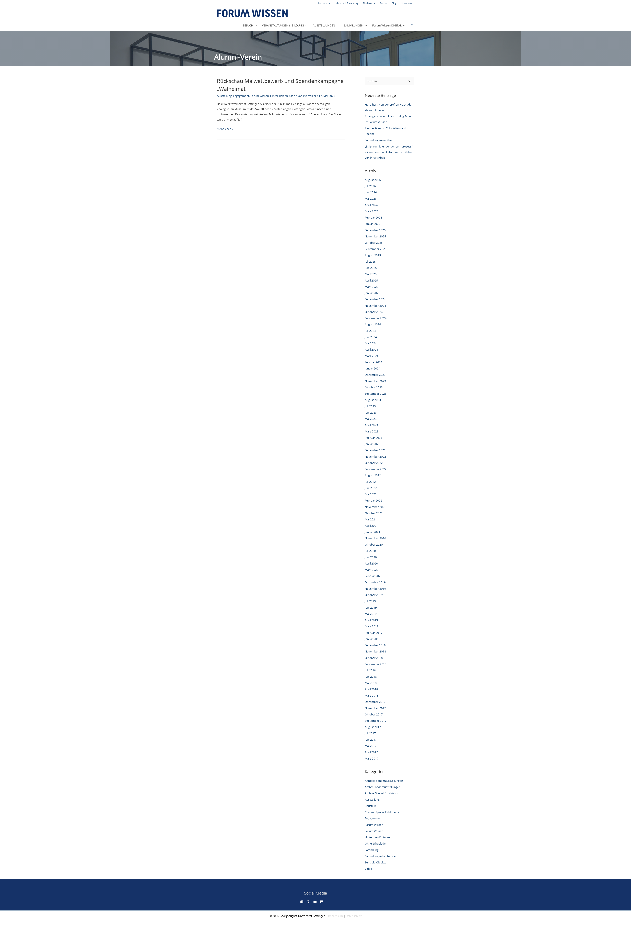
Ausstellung (224, 96)
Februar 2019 (373, 633)
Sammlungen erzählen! (379, 140)
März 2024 (371, 356)
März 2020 (371, 570)
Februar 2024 (373, 362)
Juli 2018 (370, 670)
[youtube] (316, 902)
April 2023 (371, 425)
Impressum (335, 916)
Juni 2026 (371, 192)
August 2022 (373, 475)
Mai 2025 (371, 274)
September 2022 (375, 469)
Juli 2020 (370, 551)
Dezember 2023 (375, 375)
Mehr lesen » (225, 129)
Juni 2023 (371, 412)
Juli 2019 (370, 601)
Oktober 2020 (374, 544)
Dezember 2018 (375, 645)
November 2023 (375, 381)
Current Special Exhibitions (382, 812)
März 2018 (371, 695)
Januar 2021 (372, 532)
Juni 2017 (371, 739)
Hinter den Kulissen (282, 96)
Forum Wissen (259, 96)
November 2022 (375, 456)
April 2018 (371, 689)
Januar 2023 (372, 444)
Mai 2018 (371, 683)
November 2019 (375, 588)
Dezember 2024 (375, 299)
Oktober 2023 (374, 387)
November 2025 (375, 236)
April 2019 (371, 620)
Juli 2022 (370, 482)
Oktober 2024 (374, 312)
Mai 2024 (371, 343)
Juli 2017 (370, 733)
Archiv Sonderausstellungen (382, 787)
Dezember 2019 (375, 582)
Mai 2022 (371, 494)
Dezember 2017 (375, 702)
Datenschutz (354, 916)
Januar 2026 (372, 224)
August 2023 (373, 400)
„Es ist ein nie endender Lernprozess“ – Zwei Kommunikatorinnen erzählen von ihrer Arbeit (388, 152)
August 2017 (373, 727)
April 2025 (371, 280)
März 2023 (371, 431)
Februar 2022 (373, 500)
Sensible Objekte (375, 862)
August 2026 (373, 180)
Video (368, 869)
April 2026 (371, 205)
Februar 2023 (373, 438)
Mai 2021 (371, 519)
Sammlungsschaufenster (381, 856)
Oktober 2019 (374, 595)
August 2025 (373, 255)
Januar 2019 (372, 639)
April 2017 (371, 752)
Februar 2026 (373, 217)
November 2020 (375, 538)
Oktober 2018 (374, 658)
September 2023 (375, 393)
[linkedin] (323, 902)
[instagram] (310, 902)
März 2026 (371, 211)
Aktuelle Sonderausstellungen (384, 781)
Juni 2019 (371, 607)
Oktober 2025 (374, 243)
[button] (412, 25)
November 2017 (375, 708)
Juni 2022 (371, 488)
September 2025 (375, 249)
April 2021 (371, 526)
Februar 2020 (373, 576)
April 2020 (371, 563)
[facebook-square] (303, 902)
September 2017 (375, 721)
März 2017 (371, 758)
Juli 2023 (370, 406)
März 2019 (371, 626)
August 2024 (373, 324)
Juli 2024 (370, 331)
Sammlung (371, 850)
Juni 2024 (371, 337)
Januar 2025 (372, 293)
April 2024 (371, 349)
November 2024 (375, 305)
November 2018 (375, 651)
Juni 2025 (371, 268)
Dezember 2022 (375, 450)
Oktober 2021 (374, 513)
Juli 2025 (370, 261)
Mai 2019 (371, 614)
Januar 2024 (372, 368)
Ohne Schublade (375, 843)
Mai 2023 (371, 419)
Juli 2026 (370, 186)
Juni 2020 (371, 557)
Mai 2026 (371, 198)
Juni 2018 (371, 676)
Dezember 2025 (375, 230)
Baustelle (371, 806)
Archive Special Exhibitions (381, 793)
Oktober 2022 (374, 463)
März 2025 (371, 287)
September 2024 (375, 318)
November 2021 (375, 507)
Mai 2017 (371, 746)
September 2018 (375, 664)
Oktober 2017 (374, 714)
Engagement (241, 96)
